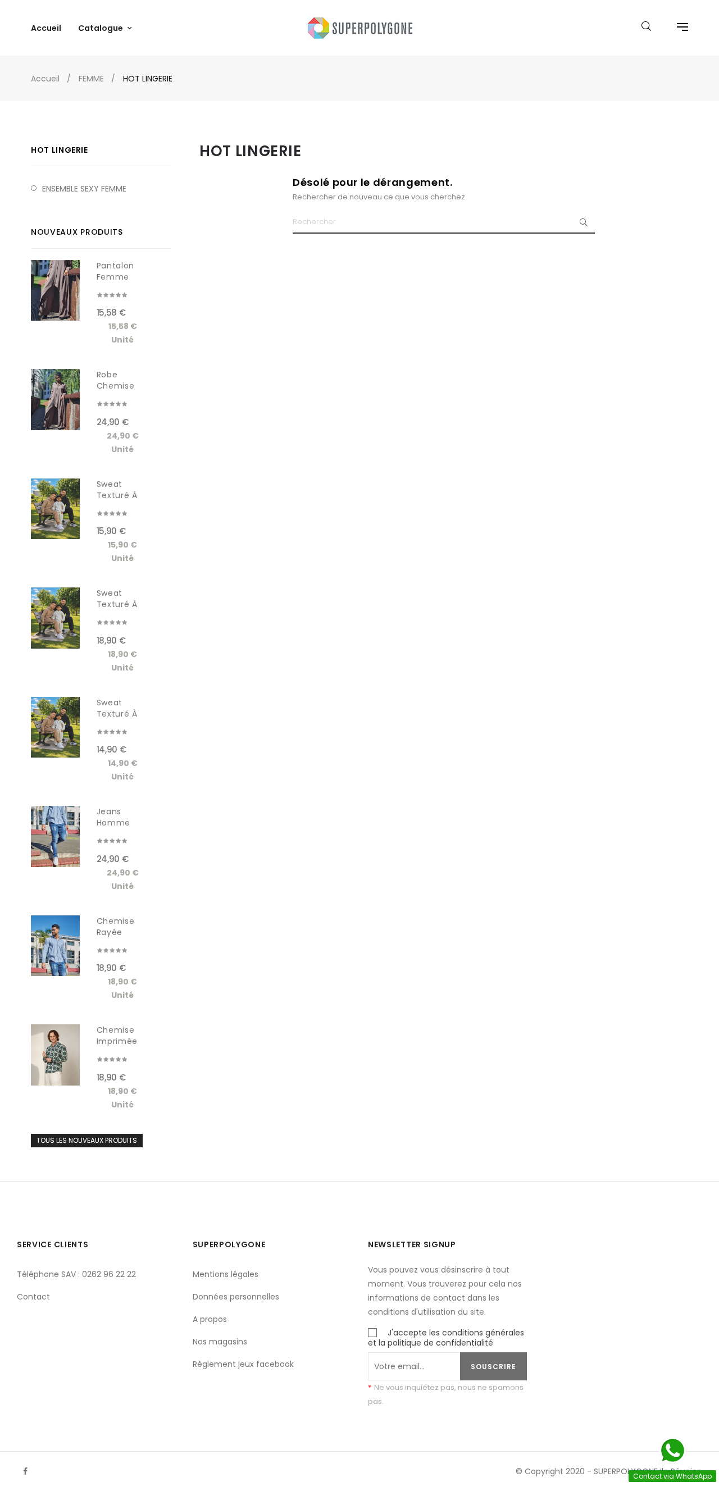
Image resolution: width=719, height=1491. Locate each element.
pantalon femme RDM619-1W (120, 277)
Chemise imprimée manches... (119, 1041)
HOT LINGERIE (59, 150)
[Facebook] (25, 1471)
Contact (33, 1296)
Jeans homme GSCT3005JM (124, 823)
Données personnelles (236, 1296)
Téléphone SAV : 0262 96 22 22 (76, 1274)
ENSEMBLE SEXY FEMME (84, 188)
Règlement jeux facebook (243, 1364)
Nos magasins (220, 1341)
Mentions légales (225, 1274)
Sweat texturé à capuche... (119, 495)
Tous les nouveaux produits (87, 1140)
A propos (210, 1319)
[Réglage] (677, 28)
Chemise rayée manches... (119, 932)
